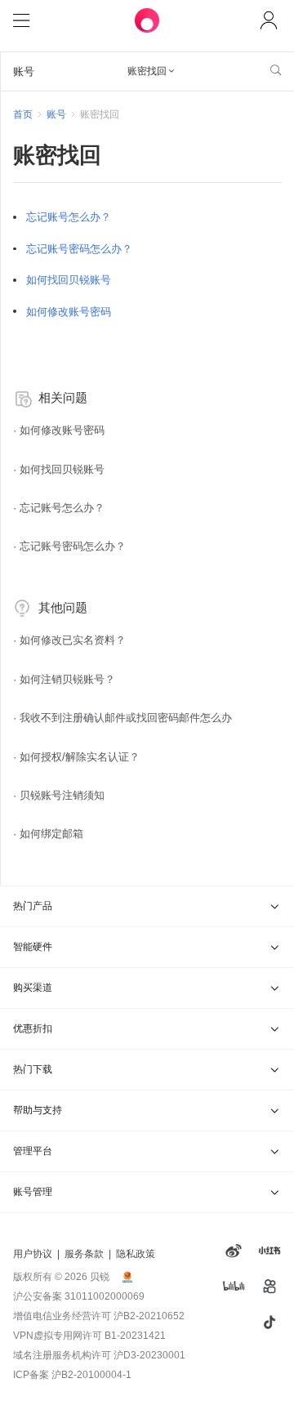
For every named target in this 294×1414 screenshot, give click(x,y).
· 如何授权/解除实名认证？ (76, 757)
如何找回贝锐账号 (68, 280)
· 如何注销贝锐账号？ (64, 679)
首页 (23, 114)
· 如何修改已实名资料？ (69, 640)
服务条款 (84, 1254)
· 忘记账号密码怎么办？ (69, 546)
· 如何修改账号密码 (59, 430)
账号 (56, 114)
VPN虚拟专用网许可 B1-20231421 (89, 1335)
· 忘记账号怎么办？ (59, 508)
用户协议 (32, 1254)
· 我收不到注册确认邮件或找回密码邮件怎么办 (122, 717)
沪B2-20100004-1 (91, 1375)
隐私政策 (135, 1254)
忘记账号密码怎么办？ (79, 249)
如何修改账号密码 (68, 312)
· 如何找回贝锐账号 (59, 469)
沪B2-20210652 (149, 1316)
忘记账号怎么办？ (68, 217)
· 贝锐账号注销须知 (59, 795)
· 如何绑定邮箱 (48, 833)
